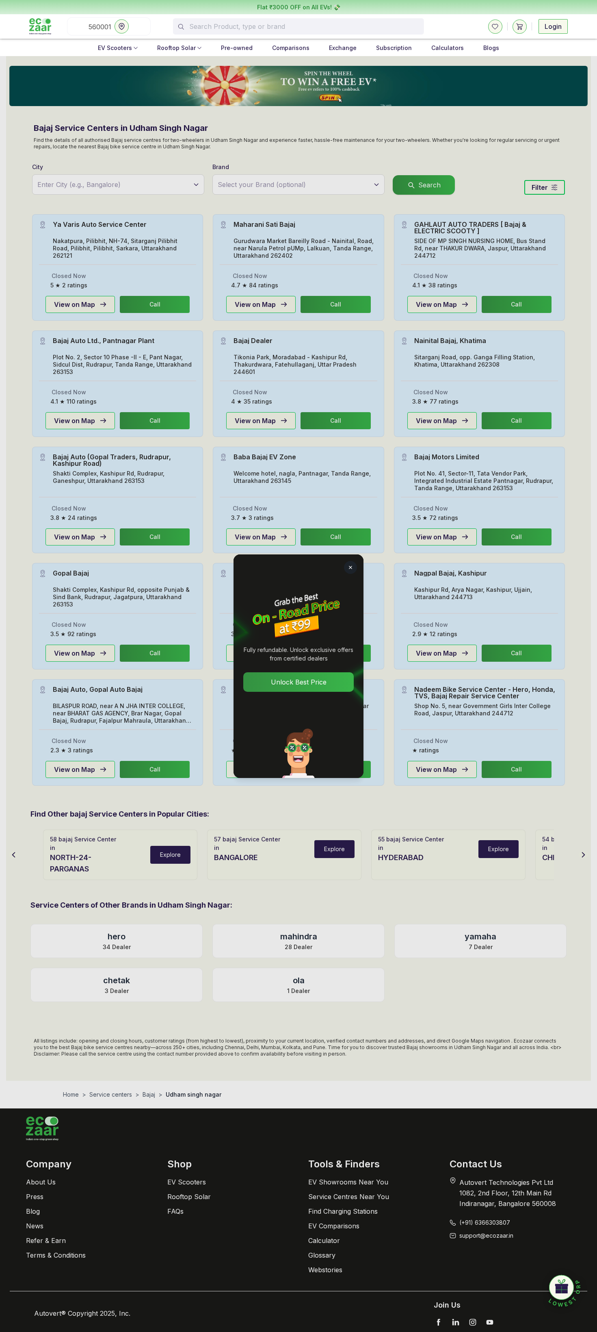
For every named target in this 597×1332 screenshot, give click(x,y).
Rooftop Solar (176, 47)
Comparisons (290, 47)
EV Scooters (115, 47)
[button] (564, 1291)
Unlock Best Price (299, 682)
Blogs (491, 47)
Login (553, 26)
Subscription (394, 47)
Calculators (447, 47)
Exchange (343, 47)
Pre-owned (237, 47)
